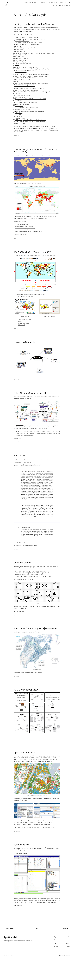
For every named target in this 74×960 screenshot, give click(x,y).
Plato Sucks (19, 455)
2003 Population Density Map (21, 224)
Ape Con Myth (6, 4)
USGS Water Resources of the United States (27, 44)
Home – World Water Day (22, 41)
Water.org (18, 46)
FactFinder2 (44, 827)
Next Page (66, 928)
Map (15, 438)
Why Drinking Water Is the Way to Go (25, 86)
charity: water (19, 50)
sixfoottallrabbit (18, 611)
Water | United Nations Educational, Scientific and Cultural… (31, 83)
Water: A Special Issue (31, 672)
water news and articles (21, 58)
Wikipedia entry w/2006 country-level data (24, 226)
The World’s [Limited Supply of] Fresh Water (35, 628)
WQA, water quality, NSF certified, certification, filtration (30, 120)
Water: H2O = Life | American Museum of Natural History (30, 88)
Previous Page (9, 928)
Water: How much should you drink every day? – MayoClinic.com (32, 74)
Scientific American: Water (22, 95)
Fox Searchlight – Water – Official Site (25, 78)
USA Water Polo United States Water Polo (26, 107)
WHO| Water (18, 114)
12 (41, 928)
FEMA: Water (18, 100)
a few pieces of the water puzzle (44, 27)
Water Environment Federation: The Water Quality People (31, 76)
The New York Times (23, 323)
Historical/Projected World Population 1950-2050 (33, 231)
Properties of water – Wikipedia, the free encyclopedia (30, 39)
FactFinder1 (51, 827)
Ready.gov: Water (20, 118)
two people (22, 396)
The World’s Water (20, 97)
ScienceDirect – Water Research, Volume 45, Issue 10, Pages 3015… (33, 92)
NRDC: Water (18, 113)
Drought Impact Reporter (49, 316)
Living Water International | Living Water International (30, 121)
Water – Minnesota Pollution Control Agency (27, 90)
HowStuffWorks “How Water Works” (25, 48)
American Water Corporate (22, 109)
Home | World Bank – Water (22, 79)
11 (40, 928)
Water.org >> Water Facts (22, 104)
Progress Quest (18, 905)
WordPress (68, 955)
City (27, 230)
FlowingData (39, 672)
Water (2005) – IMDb (21, 55)
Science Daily (21, 325)
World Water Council (20, 62)
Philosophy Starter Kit (24, 342)
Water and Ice (19, 106)
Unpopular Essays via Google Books (29, 545)
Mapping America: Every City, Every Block (28, 827)
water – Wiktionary (20, 123)
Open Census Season (24, 752)
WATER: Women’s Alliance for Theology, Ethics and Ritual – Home (33, 69)
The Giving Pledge (20, 425)
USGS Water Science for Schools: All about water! (28, 43)
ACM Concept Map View (26, 689)
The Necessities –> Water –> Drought (32, 252)
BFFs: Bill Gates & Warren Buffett (30, 393)
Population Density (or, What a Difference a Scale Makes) (35, 150)
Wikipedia (20, 321)
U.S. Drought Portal (19, 294)
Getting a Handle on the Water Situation (34, 24)
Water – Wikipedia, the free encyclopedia (26, 37)
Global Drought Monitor (20, 255)
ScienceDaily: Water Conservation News (26, 102)
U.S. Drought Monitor (24, 316)
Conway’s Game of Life (25, 562)
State (31, 230)
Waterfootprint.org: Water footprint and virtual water (30, 111)
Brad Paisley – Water (21, 60)
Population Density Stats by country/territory (25, 228)
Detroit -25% (38, 758)
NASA (22, 234)
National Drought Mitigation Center (25, 296)
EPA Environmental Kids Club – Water (25, 71)
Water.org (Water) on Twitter (23, 64)
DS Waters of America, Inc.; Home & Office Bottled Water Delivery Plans (34, 53)
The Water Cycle (19, 57)
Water (17, 65)
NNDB (21, 438)
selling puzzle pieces (25, 435)
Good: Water (18, 116)
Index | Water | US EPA (21, 51)
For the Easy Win (22, 844)
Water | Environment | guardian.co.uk (25, 85)
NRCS (25, 234)
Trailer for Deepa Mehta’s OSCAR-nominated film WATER (30, 99)
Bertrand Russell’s (18, 545)
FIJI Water (18, 93)
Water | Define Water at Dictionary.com (25, 67)
